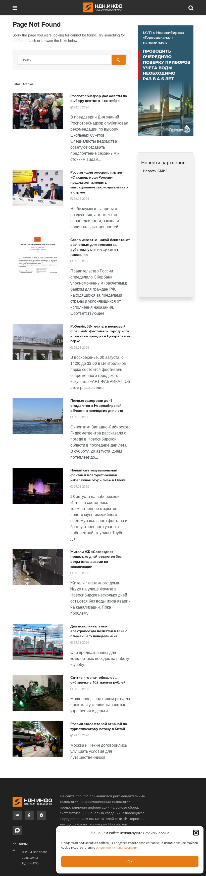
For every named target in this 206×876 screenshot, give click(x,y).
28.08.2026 (81, 573)
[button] (195, 832)
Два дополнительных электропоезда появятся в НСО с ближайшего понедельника (98, 630)
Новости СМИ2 (155, 170)
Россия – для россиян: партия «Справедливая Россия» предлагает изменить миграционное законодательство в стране (99, 182)
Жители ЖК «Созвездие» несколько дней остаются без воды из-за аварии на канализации (95, 559)
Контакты (20, 843)
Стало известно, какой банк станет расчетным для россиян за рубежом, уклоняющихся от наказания (100, 247)
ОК (130, 861)
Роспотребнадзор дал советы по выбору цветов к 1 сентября (98, 98)
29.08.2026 (81, 107)
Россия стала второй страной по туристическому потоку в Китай (98, 726)
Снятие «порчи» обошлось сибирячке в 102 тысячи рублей (98, 680)
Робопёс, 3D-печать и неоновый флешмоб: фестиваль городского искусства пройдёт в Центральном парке (100, 333)
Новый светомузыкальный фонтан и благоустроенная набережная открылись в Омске (98, 474)
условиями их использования (117, 847)
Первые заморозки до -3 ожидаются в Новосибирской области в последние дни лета (96, 405)
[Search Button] (119, 60)
